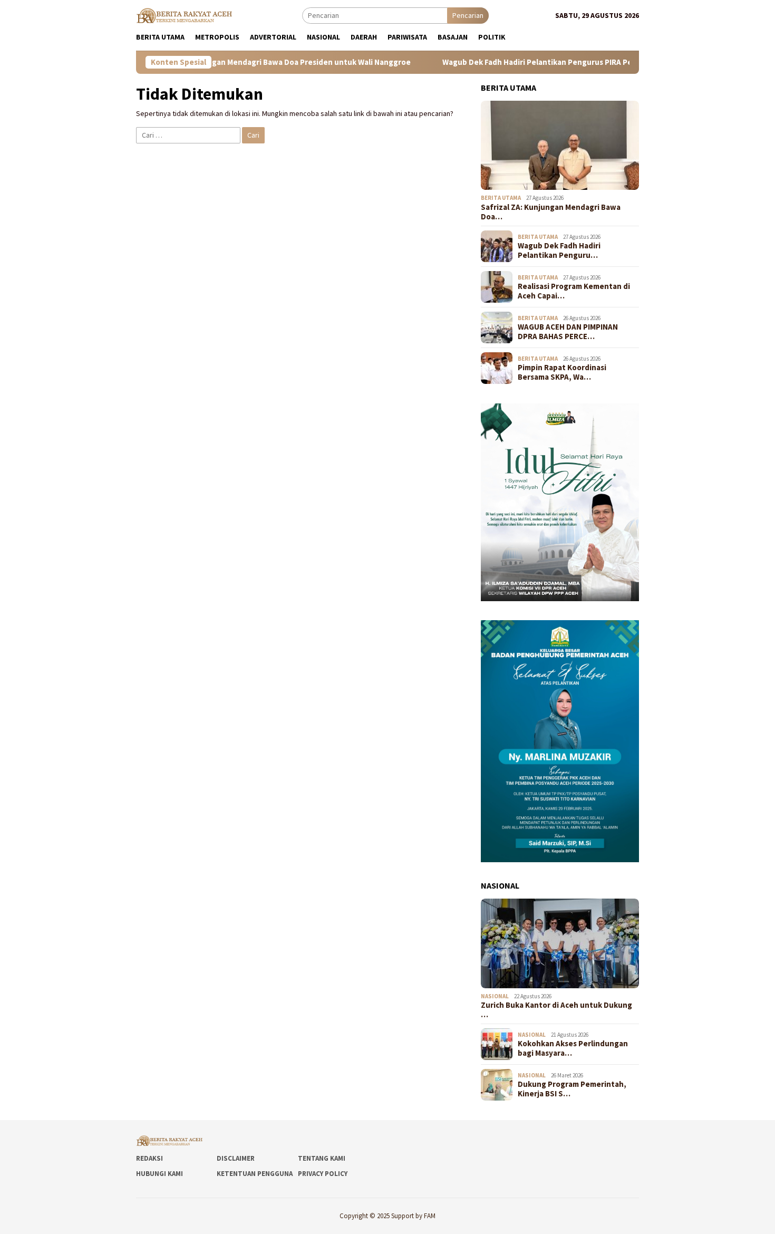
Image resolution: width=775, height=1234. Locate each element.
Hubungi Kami (159, 1173)
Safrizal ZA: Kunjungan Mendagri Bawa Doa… (551, 212)
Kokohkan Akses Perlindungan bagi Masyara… (573, 1048)
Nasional (495, 996)
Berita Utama (501, 197)
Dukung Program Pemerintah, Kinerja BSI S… (572, 1088)
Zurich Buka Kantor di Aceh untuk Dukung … (556, 1009)
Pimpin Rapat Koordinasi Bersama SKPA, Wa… (562, 372)
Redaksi (149, 1158)
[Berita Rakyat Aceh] (185, 15)
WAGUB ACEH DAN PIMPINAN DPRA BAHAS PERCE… (568, 331)
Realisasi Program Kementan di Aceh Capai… (574, 291)
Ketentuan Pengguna (255, 1173)
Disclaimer (236, 1158)
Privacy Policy (322, 1173)
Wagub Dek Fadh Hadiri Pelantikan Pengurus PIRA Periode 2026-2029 (526, 62)
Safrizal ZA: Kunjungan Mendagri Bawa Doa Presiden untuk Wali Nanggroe (236, 62)
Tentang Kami (321, 1158)
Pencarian (467, 15)
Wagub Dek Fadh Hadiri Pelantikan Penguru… (559, 250)
